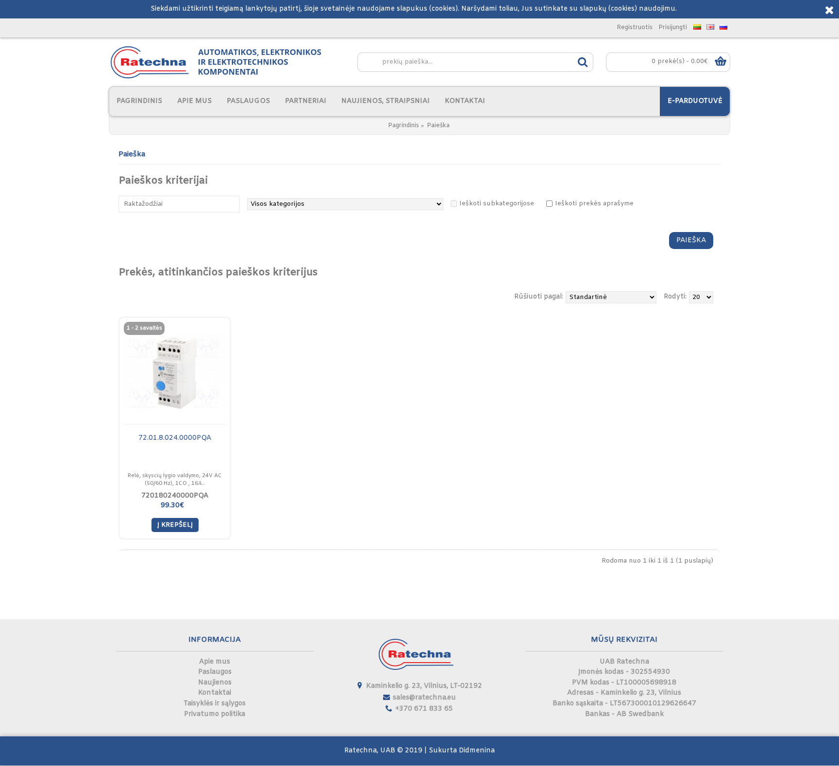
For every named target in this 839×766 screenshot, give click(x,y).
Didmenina (477, 750)
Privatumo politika (214, 714)
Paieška (438, 126)
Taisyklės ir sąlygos (215, 703)
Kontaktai (214, 693)
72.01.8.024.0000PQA (174, 438)
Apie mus (214, 661)
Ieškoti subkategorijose (496, 204)
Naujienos (215, 682)
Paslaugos (215, 672)
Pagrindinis (403, 126)
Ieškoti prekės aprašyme (594, 204)
